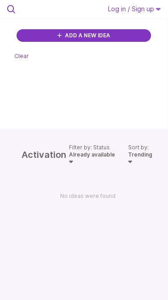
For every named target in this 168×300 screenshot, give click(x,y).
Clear (21, 56)
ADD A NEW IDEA (87, 35)
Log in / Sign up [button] (132, 9)
